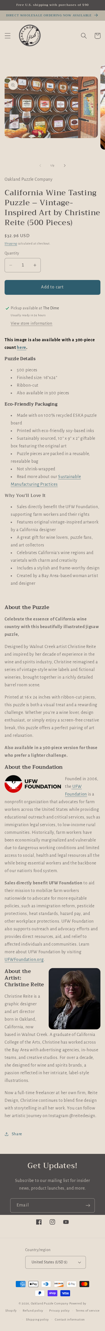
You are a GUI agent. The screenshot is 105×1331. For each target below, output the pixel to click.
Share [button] (17, 1134)
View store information (31, 323)
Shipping (11, 243)
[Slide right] (64, 165)
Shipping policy (37, 1319)
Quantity (12, 253)
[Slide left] (40, 165)
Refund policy (33, 1310)
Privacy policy (59, 1310)
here (21, 347)
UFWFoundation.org (24, 959)
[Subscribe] (88, 1205)
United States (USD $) (50, 1262)
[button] (8, 36)
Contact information (70, 1319)
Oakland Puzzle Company (50, 1303)
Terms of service (87, 1310)
